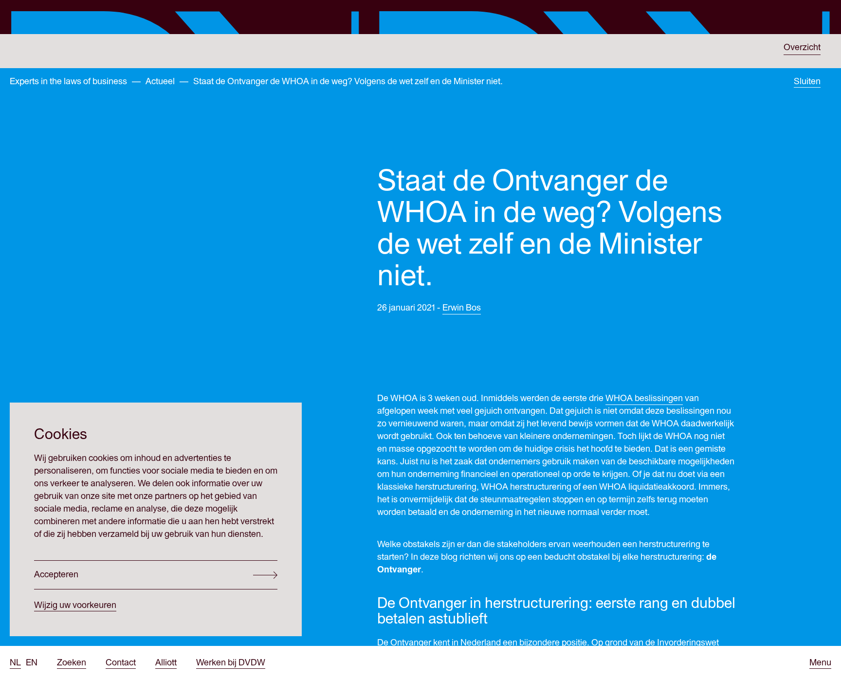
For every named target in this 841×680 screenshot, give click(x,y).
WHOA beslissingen (644, 398)
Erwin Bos (461, 308)
